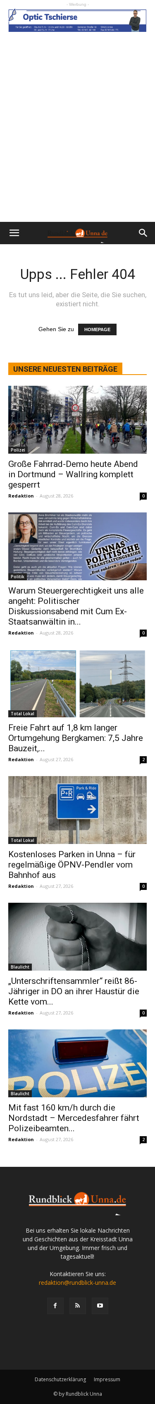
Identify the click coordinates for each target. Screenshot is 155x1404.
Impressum (107, 1379)
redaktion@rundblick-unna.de (77, 1282)
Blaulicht (20, 967)
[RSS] (77, 1306)
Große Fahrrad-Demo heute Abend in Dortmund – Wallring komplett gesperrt (73, 474)
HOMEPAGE (97, 329)
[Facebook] (55, 1306)
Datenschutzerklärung (60, 1379)
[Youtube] (100, 1306)
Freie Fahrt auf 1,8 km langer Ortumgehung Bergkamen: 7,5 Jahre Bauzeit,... (75, 738)
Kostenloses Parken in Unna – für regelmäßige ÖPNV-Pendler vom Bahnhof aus (72, 864)
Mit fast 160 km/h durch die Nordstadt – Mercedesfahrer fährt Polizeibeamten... (73, 1118)
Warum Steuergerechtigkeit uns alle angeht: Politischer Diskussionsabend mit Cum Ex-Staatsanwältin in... (76, 606)
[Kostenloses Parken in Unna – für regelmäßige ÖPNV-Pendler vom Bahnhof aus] (77, 810)
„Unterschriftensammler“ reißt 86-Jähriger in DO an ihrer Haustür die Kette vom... (73, 991)
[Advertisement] (77, 140)
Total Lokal (22, 713)
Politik (17, 576)
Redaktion (21, 496)
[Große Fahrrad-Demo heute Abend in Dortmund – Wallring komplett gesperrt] (77, 420)
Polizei (18, 450)
